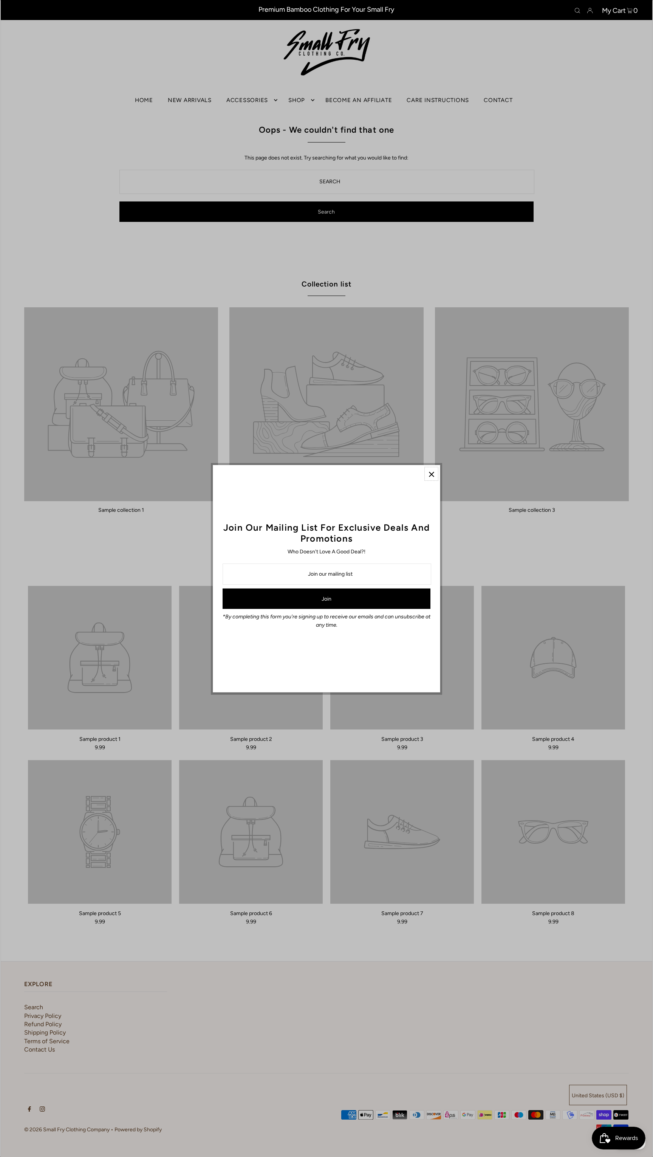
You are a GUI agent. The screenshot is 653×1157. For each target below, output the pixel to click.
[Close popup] (431, 473)
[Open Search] (577, 10)
